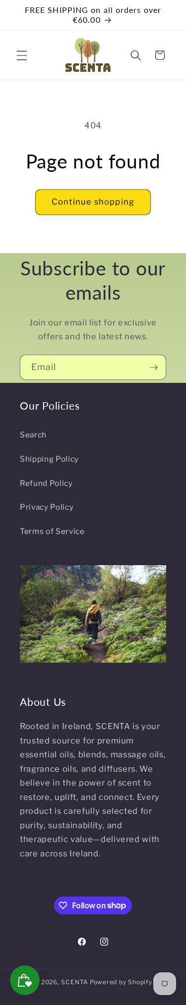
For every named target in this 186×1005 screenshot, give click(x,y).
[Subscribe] (154, 367)
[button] (22, 55)
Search (33, 434)
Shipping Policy (49, 459)
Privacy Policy (46, 507)
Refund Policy (46, 483)
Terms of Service (52, 531)
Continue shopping (93, 202)
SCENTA (74, 982)
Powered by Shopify (121, 982)
